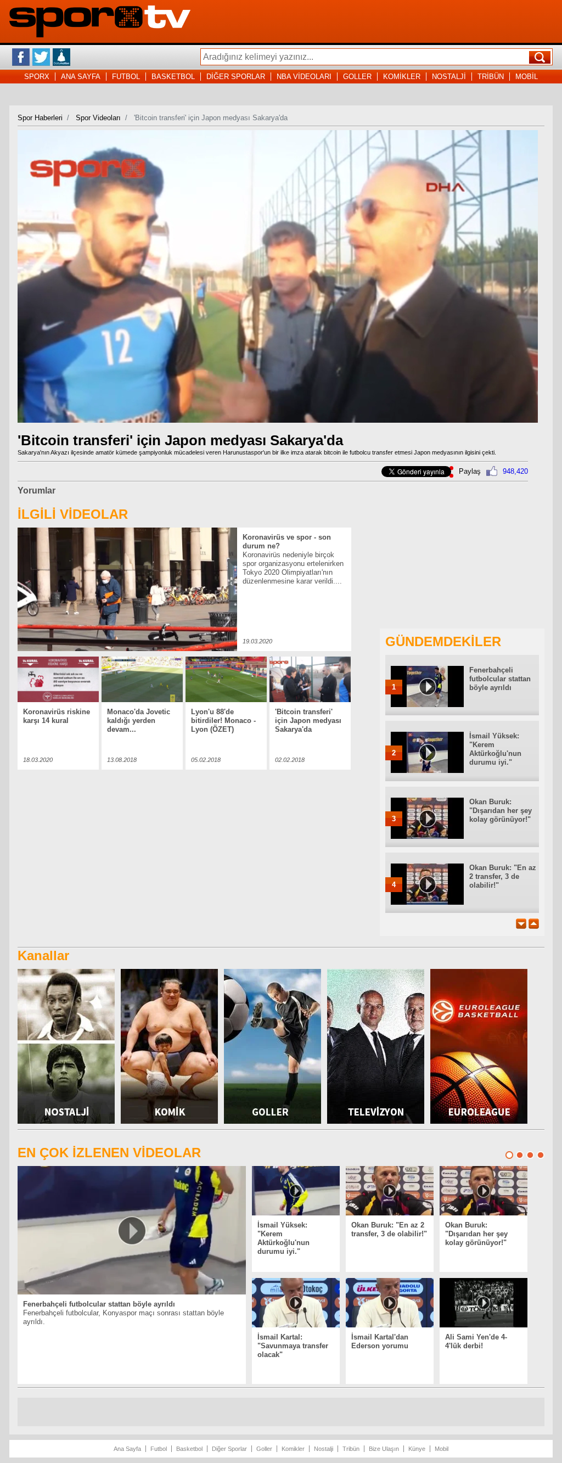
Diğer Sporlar (229, 1448)
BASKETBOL (173, 76)
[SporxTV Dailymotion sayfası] (61, 57)
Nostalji (323, 1448)
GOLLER (357, 76)
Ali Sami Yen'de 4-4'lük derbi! (476, 1341)
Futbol (158, 1448)
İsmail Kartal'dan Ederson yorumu (379, 1341)
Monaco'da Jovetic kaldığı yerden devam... (138, 720)
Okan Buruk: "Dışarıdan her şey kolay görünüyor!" (500, 810)
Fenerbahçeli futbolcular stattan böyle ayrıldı (500, 679)
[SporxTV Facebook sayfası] (21, 57)
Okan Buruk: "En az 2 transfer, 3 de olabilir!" (502, 876)
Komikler (293, 1448)
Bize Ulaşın (384, 1448)
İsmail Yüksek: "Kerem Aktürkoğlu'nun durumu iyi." (495, 749)
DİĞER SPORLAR (235, 76)
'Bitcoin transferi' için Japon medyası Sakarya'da (308, 720)
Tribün (350, 1448)
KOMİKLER (401, 76)
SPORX (36, 76)
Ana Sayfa (127, 1448)
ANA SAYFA (80, 76)
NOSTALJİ (449, 76)
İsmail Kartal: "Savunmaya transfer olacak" (292, 1346)
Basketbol (189, 1448)
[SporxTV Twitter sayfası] (41, 57)
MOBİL (526, 76)
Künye (416, 1448)
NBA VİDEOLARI (304, 76)
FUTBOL (126, 76)
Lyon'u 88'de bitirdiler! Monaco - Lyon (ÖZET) (223, 720)
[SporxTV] (99, 35)
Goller (264, 1448)
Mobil (441, 1448)
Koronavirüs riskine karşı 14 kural (56, 716)
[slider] (276, 415)
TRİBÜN (490, 76)
